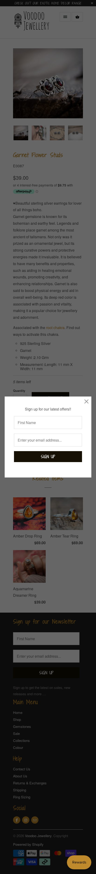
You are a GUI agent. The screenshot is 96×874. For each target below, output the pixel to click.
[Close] (86, 401)
